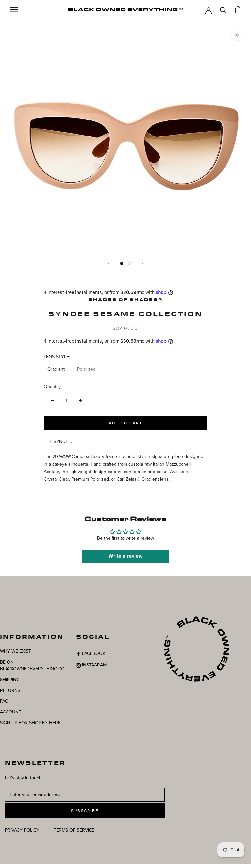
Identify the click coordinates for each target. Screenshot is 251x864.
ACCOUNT (10, 712)
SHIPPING (10, 679)
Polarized (86, 369)
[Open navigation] (14, 9)
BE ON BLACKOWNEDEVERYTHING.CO (32, 665)
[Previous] (109, 263)
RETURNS (10, 690)
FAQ (4, 701)
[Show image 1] (121, 263)
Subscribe (85, 810)
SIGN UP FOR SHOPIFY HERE (30, 723)
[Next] (142, 263)
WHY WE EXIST (15, 651)
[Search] (223, 9)
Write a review (125, 556)
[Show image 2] (129, 263)
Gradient (56, 369)
